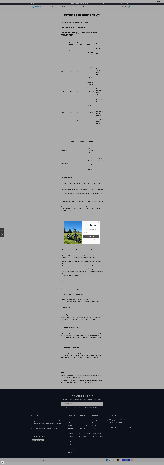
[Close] (98, 222)
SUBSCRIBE (91, 236)
